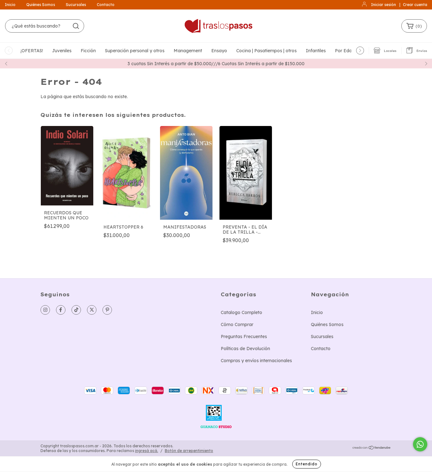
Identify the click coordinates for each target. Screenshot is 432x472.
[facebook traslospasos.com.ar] (60, 310)
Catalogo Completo (241, 312)
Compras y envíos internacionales (256, 360)
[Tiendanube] (372, 448)
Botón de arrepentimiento (189, 450)
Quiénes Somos (40, 4)
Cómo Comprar (237, 324)
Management (188, 50)
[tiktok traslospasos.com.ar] (76, 310)
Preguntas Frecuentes (244, 336)
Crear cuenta (415, 4)
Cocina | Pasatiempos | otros (266, 50)
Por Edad (345, 50)
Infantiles (316, 50)
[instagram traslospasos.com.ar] (45, 310)
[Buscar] (76, 26)
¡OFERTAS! (32, 50)
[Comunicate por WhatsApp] (420, 444)
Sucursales (76, 4)
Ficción (88, 50)
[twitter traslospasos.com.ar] (91, 310)
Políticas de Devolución (245, 348)
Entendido (307, 464)
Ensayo (219, 50)
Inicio (10, 4)
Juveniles (61, 50)
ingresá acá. (146, 450)
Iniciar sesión (383, 4)
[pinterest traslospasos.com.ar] (107, 310)
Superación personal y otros (134, 50)
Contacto (105, 4)
